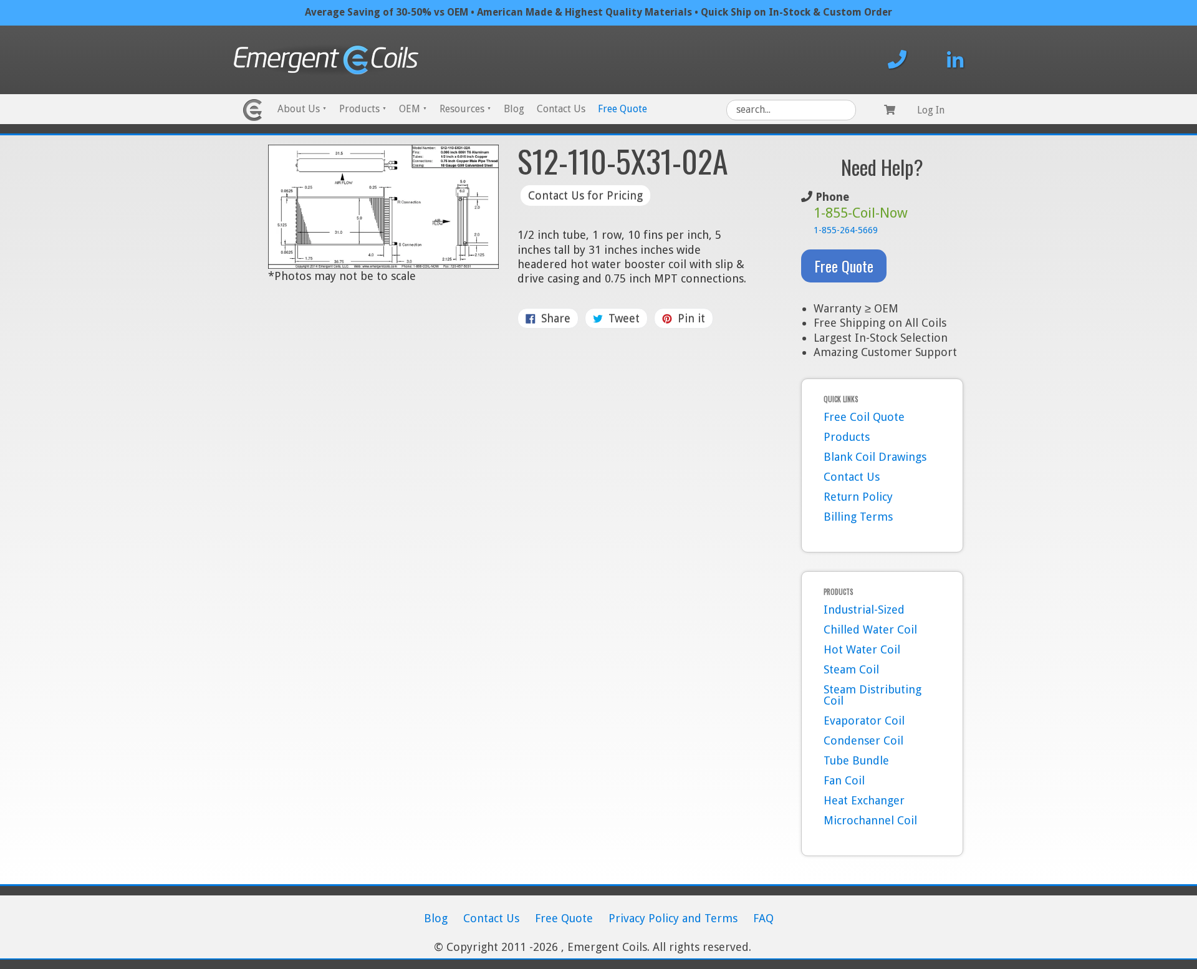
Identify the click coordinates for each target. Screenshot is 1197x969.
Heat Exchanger (864, 800)
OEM (413, 109)
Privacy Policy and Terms (673, 918)
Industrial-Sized (864, 609)
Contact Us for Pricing (585, 195)
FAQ (763, 918)
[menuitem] (302, 110)
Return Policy (858, 496)
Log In (931, 110)
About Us (302, 109)
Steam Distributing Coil (872, 695)
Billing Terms (858, 516)
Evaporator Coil (864, 720)
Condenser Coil (863, 740)
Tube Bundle (856, 760)
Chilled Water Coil (870, 629)
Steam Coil (851, 669)
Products (363, 109)
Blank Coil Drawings (875, 456)
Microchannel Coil (870, 820)
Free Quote (622, 109)
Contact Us (561, 109)
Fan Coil (844, 780)
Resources (465, 109)
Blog (514, 109)
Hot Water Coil (862, 649)
